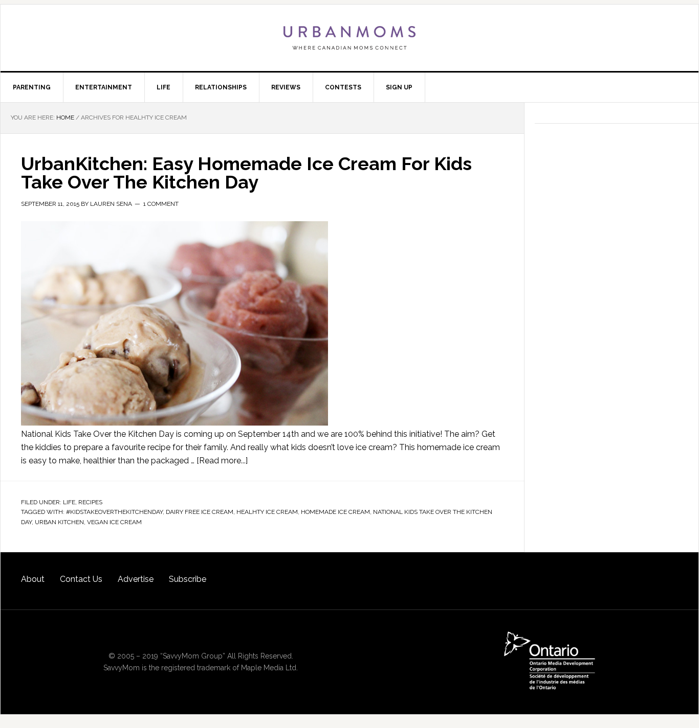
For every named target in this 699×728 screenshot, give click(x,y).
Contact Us (81, 579)
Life (69, 502)
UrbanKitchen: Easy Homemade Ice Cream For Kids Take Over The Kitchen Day (246, 173)
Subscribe (187, 579)
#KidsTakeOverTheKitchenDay (114, 511)
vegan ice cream (114, 522)
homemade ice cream (335, 511)
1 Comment (161, 203)
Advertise (136, 579)
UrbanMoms (349, 38)
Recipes (90, 502)
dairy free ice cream (199, 511)
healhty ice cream (267, 511)
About (33, 579)
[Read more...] (222, 460)
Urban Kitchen (59, 522)
